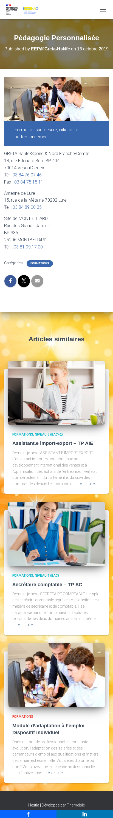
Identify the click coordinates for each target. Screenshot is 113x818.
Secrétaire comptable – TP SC (47, 584)
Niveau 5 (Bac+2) (49, 434)
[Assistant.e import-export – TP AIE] (56, 392)
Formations (39, 263)
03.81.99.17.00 (28, 247)
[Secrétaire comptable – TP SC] (56, 534)
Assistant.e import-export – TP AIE (52, 443)
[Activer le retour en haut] (102, 807)
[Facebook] (28, 814)
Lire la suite (85, 484)
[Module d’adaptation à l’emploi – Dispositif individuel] (56, 675)
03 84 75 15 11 (28, 182)
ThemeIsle (76, 805)
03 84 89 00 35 (27, 207)
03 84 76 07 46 (27, 175)
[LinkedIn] (84, 814)
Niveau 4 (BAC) (47, 575)
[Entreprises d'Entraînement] (24, 9)
